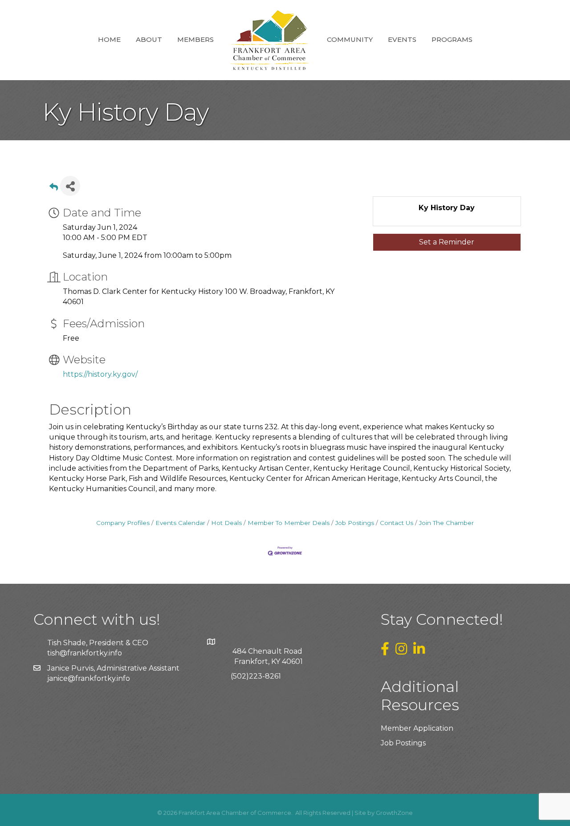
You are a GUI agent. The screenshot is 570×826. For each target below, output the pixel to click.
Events (402, 39)
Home (109, 39)
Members (195, 39)
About (149, 39)
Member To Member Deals (289, 522)
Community (350, 39)
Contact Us (396, 522)
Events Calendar (180, 522)
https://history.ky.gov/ (100, 374)
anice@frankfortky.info (89, 678)
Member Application (417, 728)
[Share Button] (70, 186)
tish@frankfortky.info (84, 653)
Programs (452, 39)
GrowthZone (394, 812)
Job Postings (354, 522)
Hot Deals (226, 522)
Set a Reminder (446, 242)
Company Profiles (123, 522)
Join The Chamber (446, 522)
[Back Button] (53, 188)
